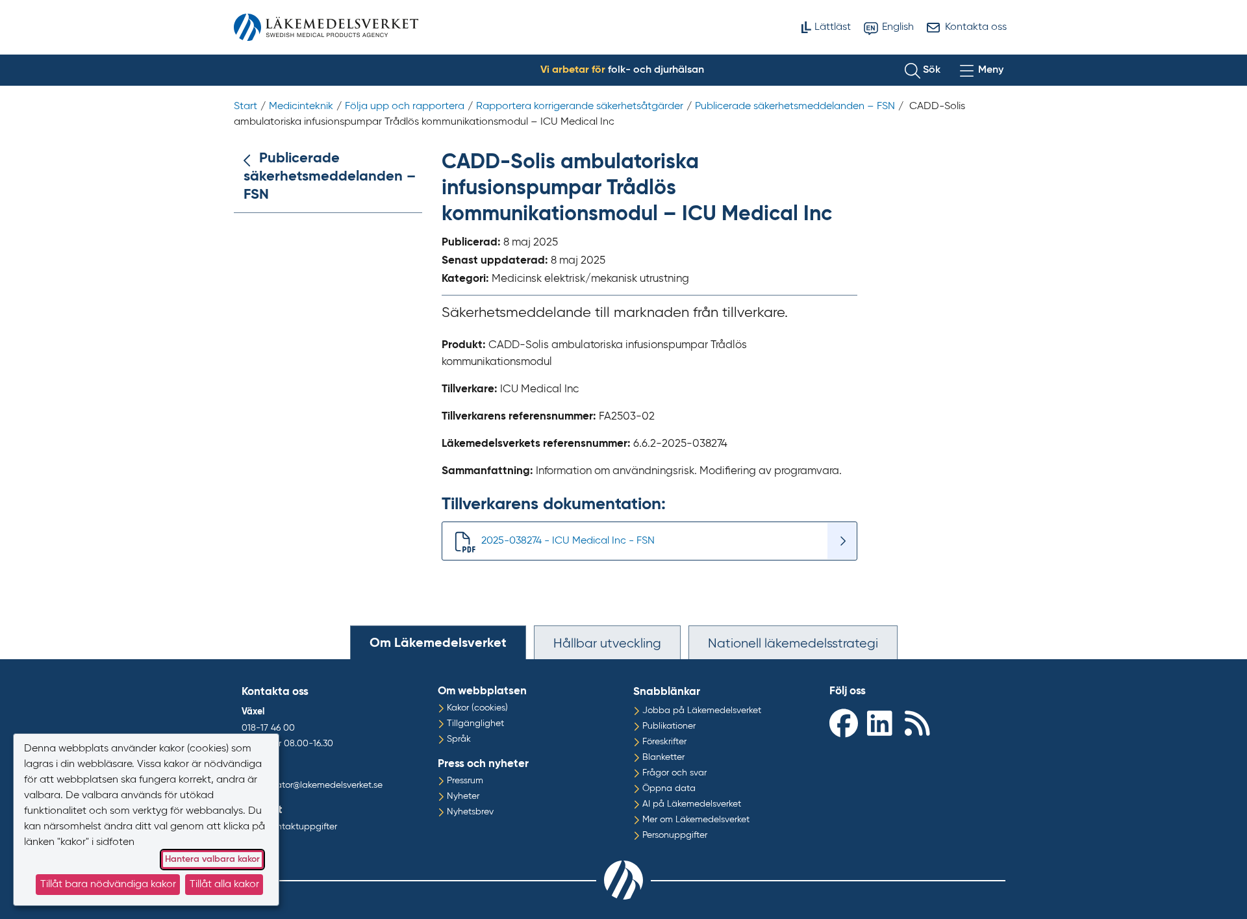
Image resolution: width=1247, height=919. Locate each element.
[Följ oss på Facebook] (845, 722)
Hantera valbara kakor (212, 859)
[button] (922, 70)
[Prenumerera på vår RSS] (920, 722)
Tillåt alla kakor (224, 884)
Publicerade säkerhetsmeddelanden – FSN (330, 176)
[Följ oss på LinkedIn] (882, 722)
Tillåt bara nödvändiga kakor (108, 884)
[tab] (438, 642)
